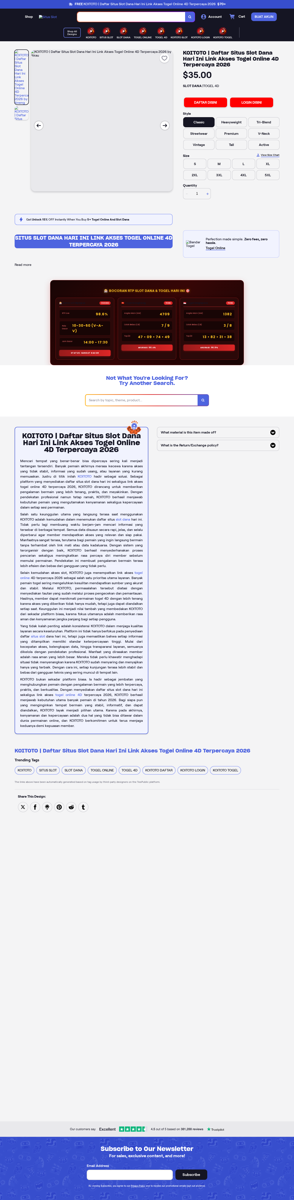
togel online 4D (68, 695)
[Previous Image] (38, 126)
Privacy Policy (138, 1186)
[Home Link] (48, 17)
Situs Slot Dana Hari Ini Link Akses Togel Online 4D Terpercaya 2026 (93, 241)
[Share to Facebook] (35, 807)
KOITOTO (84, 476)
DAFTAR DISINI (205, 102)
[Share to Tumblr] (83, 807)
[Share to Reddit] (71, 807)
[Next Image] (165, 126)
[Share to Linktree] (47, 807)
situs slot (38, 636)
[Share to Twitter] (23, 807)
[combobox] (131, 17)
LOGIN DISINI (251, 102)
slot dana (123, 519)
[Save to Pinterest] (59, 807)
